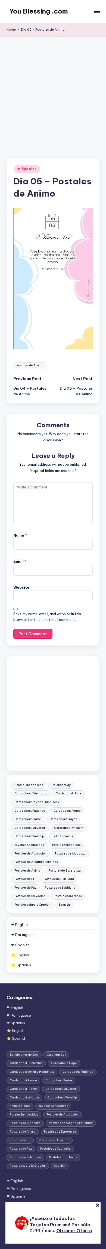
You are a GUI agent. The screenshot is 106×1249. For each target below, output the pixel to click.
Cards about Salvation (30, 828)
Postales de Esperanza (65, 870)
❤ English (19, 924)
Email (19, 561)
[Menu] (96, 11)
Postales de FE (24, 879)
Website (21, 587)
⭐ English (20, 955)
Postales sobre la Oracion (32, 904)
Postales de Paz (25, 887)
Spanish (64, 904)
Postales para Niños (68, 896)
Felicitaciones (62, 836)
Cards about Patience (29, 811)
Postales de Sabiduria (60, 887)
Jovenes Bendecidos (29, 845)
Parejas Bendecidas (66, 845)
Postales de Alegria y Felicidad (36, 862)
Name (20, 535)
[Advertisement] (53, 92)
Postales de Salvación (29, 896)
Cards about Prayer (63, 819)
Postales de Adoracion (30, 853)
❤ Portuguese (23, 934)
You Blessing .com (38, 11)
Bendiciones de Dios (28, 785)
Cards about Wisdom (68, 828)
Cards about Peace (67, 811)
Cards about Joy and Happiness (36, 802)
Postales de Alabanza (70, 853)
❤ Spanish (27, 169)
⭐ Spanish (21, 965)
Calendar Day (61, 785)
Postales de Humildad (58, 879)
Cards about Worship (29, 836)
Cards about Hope (69, 793)
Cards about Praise (27, 819)
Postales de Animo (29, 365)
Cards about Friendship (30, 793)
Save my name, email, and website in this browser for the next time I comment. (47, 617)
